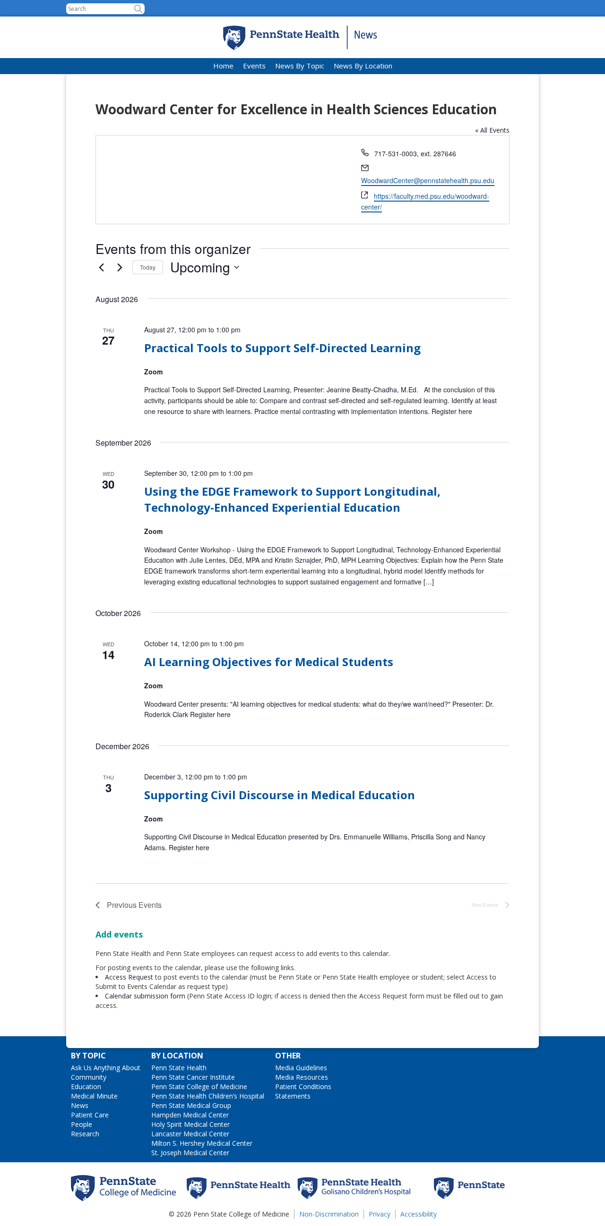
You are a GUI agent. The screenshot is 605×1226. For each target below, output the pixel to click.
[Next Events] (119, 267)
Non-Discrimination (329, 1213)
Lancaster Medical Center (190, 1133)
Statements (293, 1095)
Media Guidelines (301, 1067)
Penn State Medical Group (191, 1105)
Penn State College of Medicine (199, 1086)
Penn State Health (179, 1067)
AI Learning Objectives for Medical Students (268, 661)
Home (223, 65)
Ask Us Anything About (105, 1067)
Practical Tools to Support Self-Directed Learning (282, 347)
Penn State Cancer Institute (193, 1077)
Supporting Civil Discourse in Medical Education (279, 795)
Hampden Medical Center (190, 1114)
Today (148, 267)
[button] (138, 9)
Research (85, 1133)
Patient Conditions (303, 1086)
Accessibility (418, 1213)
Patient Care (90, 1114)
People (81, 1124)
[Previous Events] (101, 267)
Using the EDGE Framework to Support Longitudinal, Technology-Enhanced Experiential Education (292, 499)
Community (88, 1077)
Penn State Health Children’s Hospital (207, 1095)
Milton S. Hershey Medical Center (201, 1143)
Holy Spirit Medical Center (190, 1124)
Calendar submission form (145, 995)
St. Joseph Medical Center (190, 1152)
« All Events (492, 130)
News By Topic (299, 65)
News (79, 1105)
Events (254, 65)
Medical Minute (94, 1095)
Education (86, 1086)
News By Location (363, 65)
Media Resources (301, 1077)
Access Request (130, 976)
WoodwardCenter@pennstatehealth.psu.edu (427, 180)
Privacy (379, 1213)
